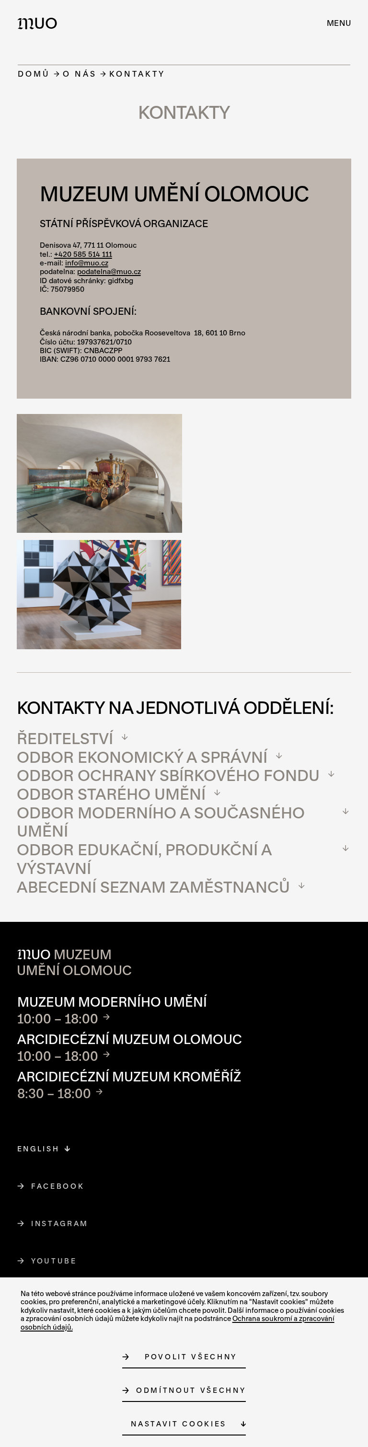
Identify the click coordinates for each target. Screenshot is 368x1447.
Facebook (58, 1186)
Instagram (60, 1223)
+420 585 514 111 (83, 254)
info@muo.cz (86, 263)
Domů (34, 73)
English (38, 1149)
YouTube (54, 1261)
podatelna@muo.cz (109, 271)
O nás (80, 73)
